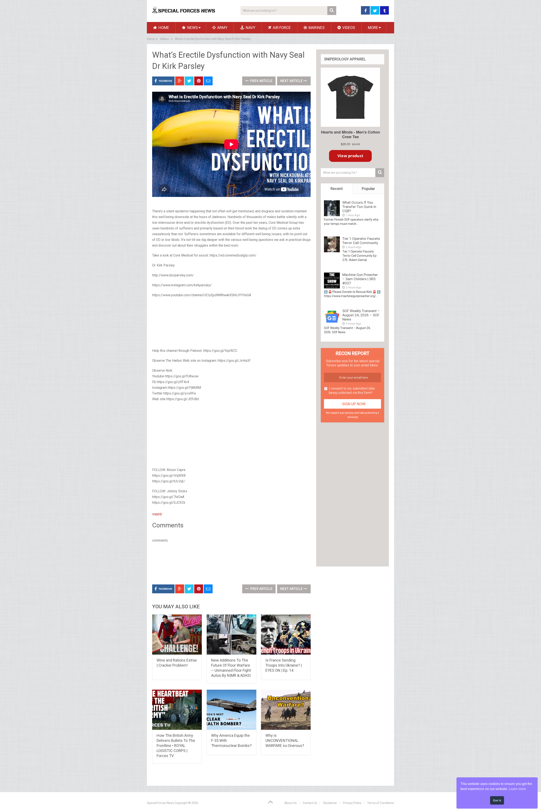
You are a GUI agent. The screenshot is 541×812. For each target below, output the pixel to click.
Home (163, 27)
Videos (348, 27)
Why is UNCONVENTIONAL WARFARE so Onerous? (284, 740)
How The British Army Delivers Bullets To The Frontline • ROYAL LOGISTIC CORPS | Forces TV (176, 745)
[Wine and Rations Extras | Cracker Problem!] (177, 634)
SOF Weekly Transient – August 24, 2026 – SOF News (361, 315)
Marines (316, 27)
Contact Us (310, 803)
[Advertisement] (231, 323)
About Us (290, 803)
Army (221, 27)
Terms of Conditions (380, 803)
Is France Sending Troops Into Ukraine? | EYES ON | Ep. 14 (283, 665)
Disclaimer (330, 803)
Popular (368, 188)
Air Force (281, 27)
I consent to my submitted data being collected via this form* (352, 390)
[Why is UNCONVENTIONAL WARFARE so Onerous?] (286, 710)
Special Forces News (160, 803)
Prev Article (260, 81)
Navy (250, 27)
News (192, 27)
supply (157, 514)
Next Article (291, 81)
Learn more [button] (517, 789)
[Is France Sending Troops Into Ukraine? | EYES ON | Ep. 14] (286, 634)
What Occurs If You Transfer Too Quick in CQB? (359, 206)
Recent (337, 188)
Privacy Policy (352, 803)
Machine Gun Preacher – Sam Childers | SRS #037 (360, 279)
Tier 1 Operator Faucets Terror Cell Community (361, 240)
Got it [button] (497, 800)
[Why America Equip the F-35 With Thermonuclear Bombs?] (231, 710)
